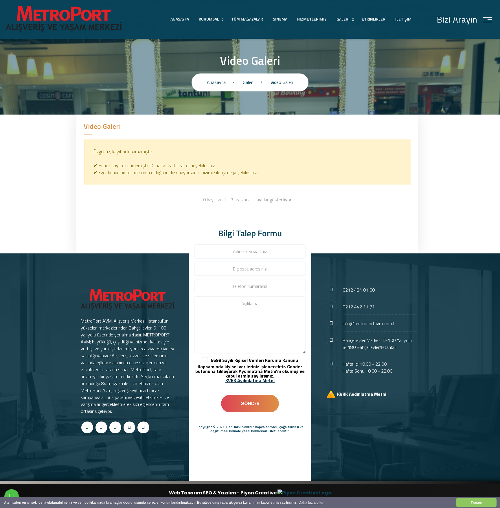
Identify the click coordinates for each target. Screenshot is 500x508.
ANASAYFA (179, 19)
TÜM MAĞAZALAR (247, 19)
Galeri (248, 82)
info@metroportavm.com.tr (369, 323)
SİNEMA (280, 19)
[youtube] (143, 427)
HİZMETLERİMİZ (312, 19)
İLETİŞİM (403, 19)
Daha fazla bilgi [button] (311, 502)
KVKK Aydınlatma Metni (361, 393)
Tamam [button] (476, 502)
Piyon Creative (258, 492)
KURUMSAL (209, 19)
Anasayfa (216, 82)
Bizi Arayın (457, 19)
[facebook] (87, 427)
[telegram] (101, 427)
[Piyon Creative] (304, 492)
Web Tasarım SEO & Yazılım (203, 492)
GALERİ (343, 19)
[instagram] (115, 427)
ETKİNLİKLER (373, 19)
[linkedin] (129, 427)
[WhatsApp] (11, 496)
